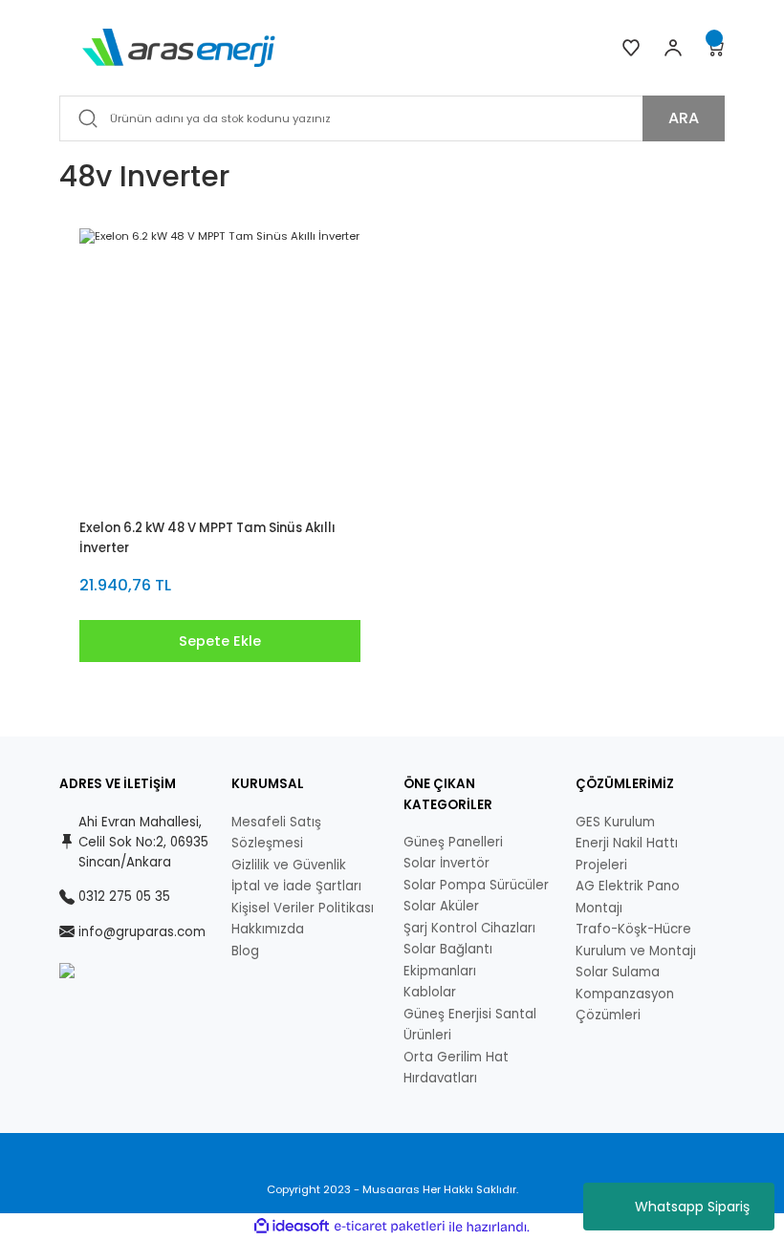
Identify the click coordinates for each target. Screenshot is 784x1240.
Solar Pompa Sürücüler (476, 885)
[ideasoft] (291, 1226)
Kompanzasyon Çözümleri (625, 1005)
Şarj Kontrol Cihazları (469, 928)
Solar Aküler (441, 906)
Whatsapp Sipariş (692, 1206)
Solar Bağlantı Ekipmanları (447, 960)
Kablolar (429, 992)
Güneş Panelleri (453, 842)
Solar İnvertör (446, 863)
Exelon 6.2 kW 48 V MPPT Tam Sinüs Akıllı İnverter (207, 538)
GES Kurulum (615, 822)
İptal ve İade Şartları (296, 886)
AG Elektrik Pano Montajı (628, 897)
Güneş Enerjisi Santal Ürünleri (469, 1025)
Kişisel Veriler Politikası (302, 908)
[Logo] (178, 46)
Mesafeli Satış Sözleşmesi (276, 833)
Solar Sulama (618, 972)
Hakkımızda (267, 929)
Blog (245, 951)
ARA (683, 118)
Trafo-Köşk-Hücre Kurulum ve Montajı (636, 940)
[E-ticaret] (390, 1227)
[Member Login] (673, 47)
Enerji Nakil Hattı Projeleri (627, 854)
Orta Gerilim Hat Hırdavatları (456, 1068)
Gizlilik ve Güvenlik (288, 865)
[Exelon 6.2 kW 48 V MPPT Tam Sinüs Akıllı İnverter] (219, 368)
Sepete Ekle (220, 641)
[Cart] (715, 47)
